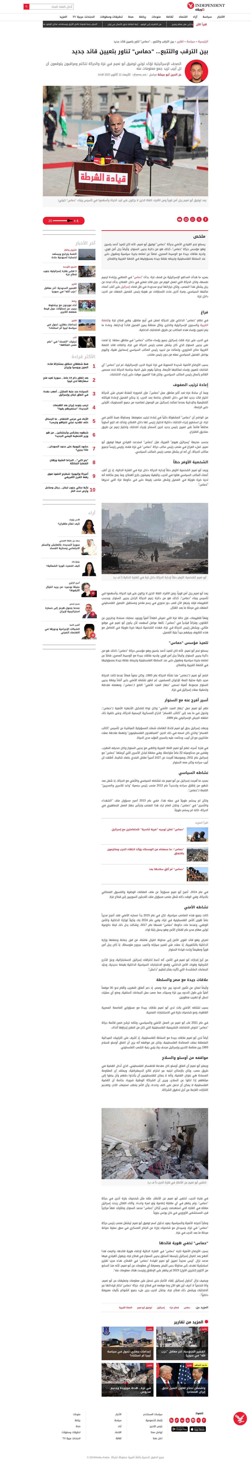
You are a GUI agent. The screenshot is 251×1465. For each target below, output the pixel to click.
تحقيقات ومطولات (111, 16)
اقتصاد (183, 16)
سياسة (207, 16)
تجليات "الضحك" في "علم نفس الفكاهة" (62, 343)
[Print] (179, 219)
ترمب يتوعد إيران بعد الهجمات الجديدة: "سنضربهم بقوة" (70, 407)
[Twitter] (199, 1420)
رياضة (142, 16)
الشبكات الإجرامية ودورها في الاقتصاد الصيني (62, 631)
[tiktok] (177, 1420)
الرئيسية (203, 41)
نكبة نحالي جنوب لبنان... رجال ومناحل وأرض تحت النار (66, 489)
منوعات (156, 16)
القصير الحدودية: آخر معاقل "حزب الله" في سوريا (183, 1353)
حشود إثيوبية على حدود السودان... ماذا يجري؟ (67, 448)
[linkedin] (182, 1420)
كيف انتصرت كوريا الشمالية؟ (63, 566)
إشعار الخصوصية (154, 1420)
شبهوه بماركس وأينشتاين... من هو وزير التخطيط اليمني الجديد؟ (67, 434)
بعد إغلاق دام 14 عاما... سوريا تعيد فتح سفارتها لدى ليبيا (65, 380)
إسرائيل (125, 286)
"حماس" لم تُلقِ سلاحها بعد (166, 869)
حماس (138, 277)
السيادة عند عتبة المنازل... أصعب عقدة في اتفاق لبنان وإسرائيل (65, 393)
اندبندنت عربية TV (84, 16)
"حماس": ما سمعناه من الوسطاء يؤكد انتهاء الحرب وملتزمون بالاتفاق (145, 851)
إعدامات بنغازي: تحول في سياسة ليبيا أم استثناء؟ (129, 1353)
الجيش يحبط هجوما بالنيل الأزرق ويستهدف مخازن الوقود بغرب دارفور (97, 24)
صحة (131, 16)
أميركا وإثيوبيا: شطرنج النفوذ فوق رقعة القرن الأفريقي (67, 476)
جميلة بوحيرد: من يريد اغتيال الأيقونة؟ (63, 589)
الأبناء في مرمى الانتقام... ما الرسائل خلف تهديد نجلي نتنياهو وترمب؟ (66, 421)
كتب (75, 337)
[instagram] (193, 1420)
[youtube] (188, 1420)
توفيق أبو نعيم (144, 1307)
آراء (195, 16)
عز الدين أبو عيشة (169, 74)
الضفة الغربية (125, 1307)
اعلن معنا (157, 1438)
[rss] (171, 1420)
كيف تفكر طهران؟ (69, 524)
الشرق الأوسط (70, 267)
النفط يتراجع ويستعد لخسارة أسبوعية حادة (64, 256)
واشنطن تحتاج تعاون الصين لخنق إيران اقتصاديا (183, 1390)
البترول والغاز (70, 250)
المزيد (63, 16)
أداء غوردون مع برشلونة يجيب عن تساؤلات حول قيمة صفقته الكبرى (60, 308)
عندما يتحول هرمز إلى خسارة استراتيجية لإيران (62, 610)
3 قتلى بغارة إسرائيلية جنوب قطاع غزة (60, 273)
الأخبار (221, 16)
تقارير (180, 41)
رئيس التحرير (156, 1426)
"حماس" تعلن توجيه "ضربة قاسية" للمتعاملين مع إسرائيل (148, 829)
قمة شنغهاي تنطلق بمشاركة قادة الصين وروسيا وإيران (67, 366)
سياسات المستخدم (152, 1414)
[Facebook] (204, 1420)
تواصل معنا (156, 1432)
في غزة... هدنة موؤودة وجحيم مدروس (131, 1390)
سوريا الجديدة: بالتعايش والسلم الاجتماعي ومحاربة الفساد (61, 547)
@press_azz (139, 74)
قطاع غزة (174, 1307)
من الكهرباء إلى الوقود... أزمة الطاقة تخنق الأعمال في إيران (165, 24)
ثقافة (169, 16)
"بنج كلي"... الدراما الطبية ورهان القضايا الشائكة (69, 462)
